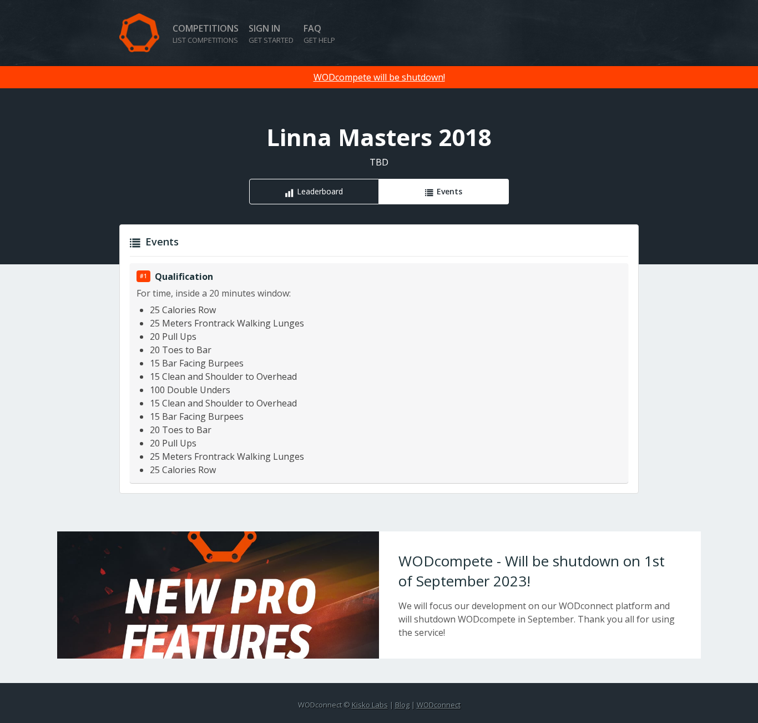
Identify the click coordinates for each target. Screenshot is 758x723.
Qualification (184, 276)
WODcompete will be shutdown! (379, 77)
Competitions (206, 33)
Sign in (271, 33)
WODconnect (439, 705)
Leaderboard (320, 191)
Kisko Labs (370, 705)
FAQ (319, 33)
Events (449, 191)
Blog (402, 705)
